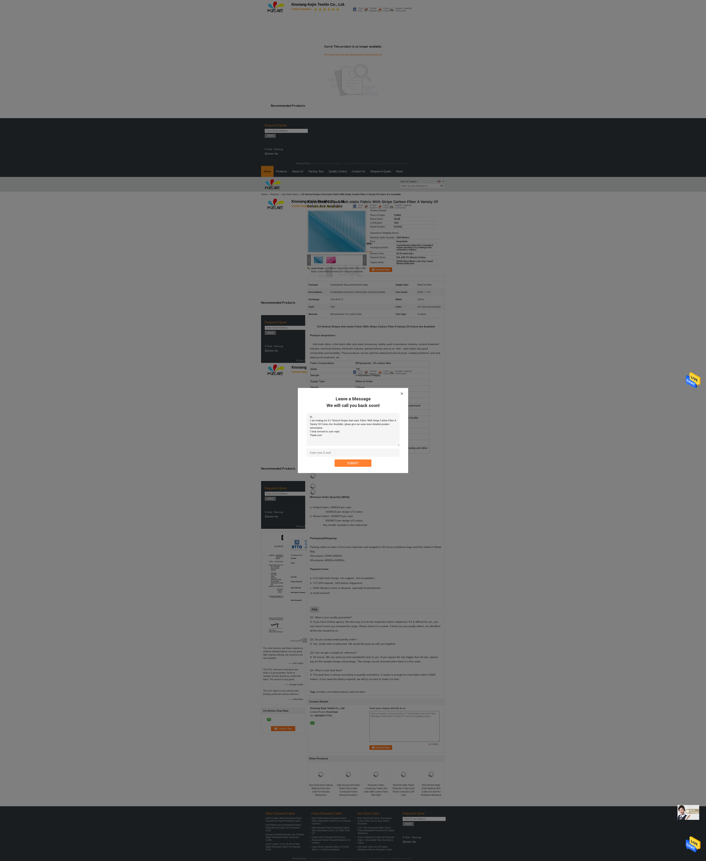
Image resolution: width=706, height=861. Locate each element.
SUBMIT (353, 463)
